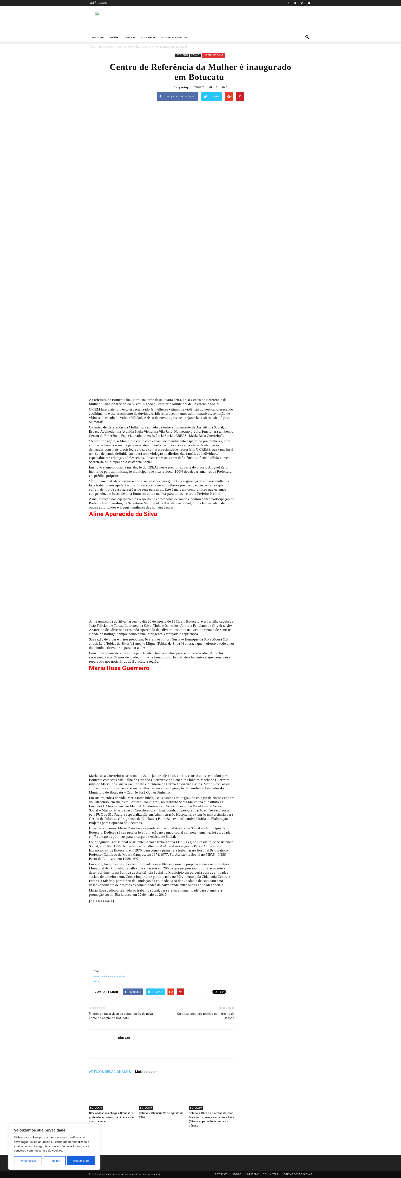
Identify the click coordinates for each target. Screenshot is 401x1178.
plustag (183, 87)
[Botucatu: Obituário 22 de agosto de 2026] (161, 1094)
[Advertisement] (161, 240)
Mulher (96, 981)
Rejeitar (54, 1160)
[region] (54, 1146)
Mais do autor (146, 1072)
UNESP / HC (130, 37)
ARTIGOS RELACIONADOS (110, 1072)
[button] (307, 37)
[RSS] (302, 3)
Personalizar (28, 1160)
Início (92, 46)
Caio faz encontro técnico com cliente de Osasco (205, 1016)
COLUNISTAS (148, 37)
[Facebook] (288, 3)
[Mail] (295, 3)
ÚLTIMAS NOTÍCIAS (213, 55)
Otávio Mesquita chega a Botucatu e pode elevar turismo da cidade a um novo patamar (111, 1117)
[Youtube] (309, 3)
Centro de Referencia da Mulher (109, 976)
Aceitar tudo (81, 1160)
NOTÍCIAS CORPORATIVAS (175, 37)
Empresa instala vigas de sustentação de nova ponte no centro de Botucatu (121, 1016)
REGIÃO (113, 37)
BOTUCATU (98, 37)
